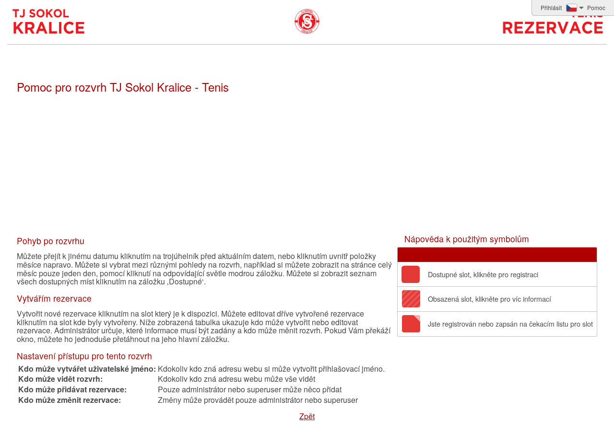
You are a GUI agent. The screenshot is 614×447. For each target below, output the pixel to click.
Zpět (307, 416)
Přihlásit (551, 7)
